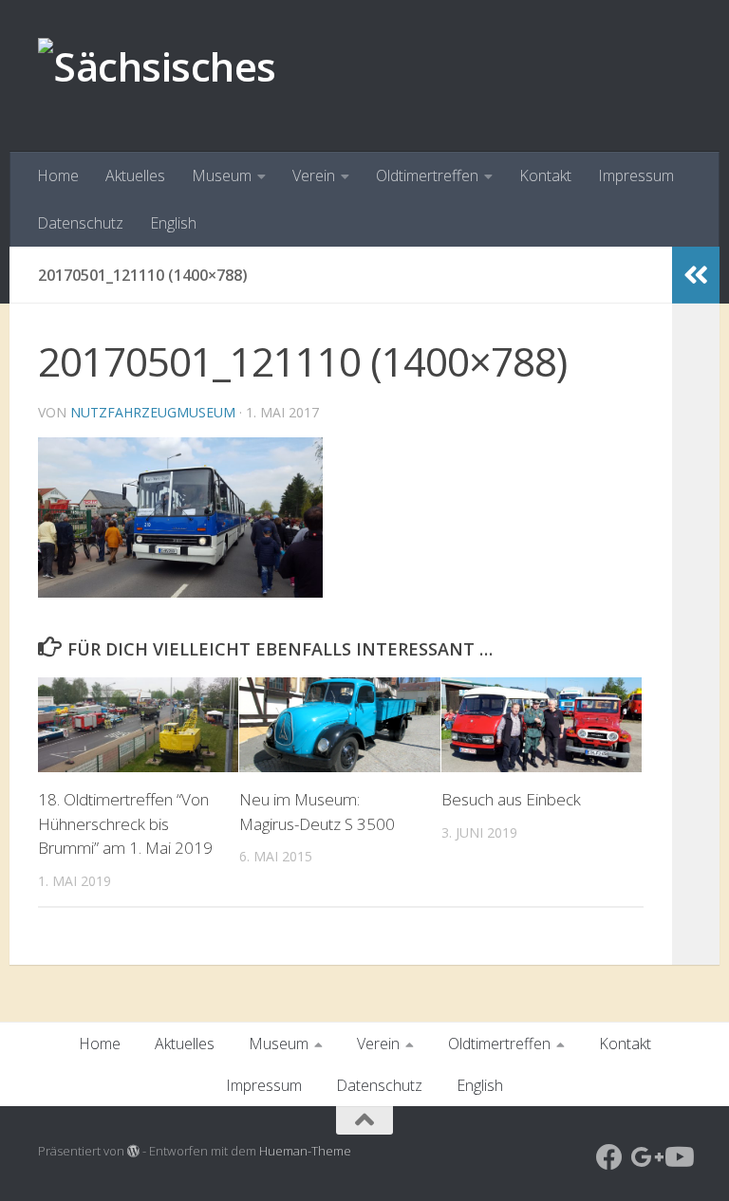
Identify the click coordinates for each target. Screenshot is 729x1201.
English (173, 222)
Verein (313, 175)
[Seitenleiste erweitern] (696, 275)
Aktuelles (135, 175)
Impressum (636, 175)
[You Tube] (677, 1157)
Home (58, 175)
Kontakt (545, 175)
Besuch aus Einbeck (511, 799)
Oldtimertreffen (427, 175)
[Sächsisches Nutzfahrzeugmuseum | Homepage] (364, 66)
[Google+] (643, 1157)
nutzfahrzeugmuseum (152, 412)
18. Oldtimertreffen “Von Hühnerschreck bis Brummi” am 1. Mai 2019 (125, 823)
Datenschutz (80, 222)
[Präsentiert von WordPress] (133, 1151)
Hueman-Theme (305, 1150)
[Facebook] (609, 1157)
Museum (222, 175)
